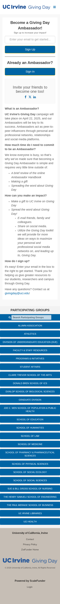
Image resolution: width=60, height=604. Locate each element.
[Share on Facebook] (26, 97)
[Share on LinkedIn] (34, 97)
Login (29, 587)
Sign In (30, 71)
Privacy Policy (30, 544)
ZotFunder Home (30, 549)
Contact (30, 539)
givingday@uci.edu (17, 293)
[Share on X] (30, 97)
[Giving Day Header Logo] (26, 7)
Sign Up (30, 49)
